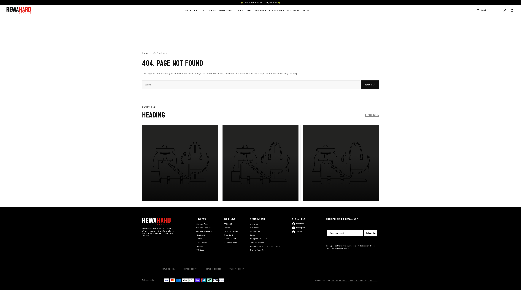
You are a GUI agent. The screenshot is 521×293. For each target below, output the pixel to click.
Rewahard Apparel (339, 280)
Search (368, 85)
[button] (504, 10)
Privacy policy (190, 269)
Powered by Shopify (356, 280)
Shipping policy (236, 269)
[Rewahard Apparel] (19, 10)
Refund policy (168, 269)
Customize (293, 10)
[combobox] (251, 84)
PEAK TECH (372, 280)
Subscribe (371, 233)
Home (145, 53)
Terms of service (213, 269)
